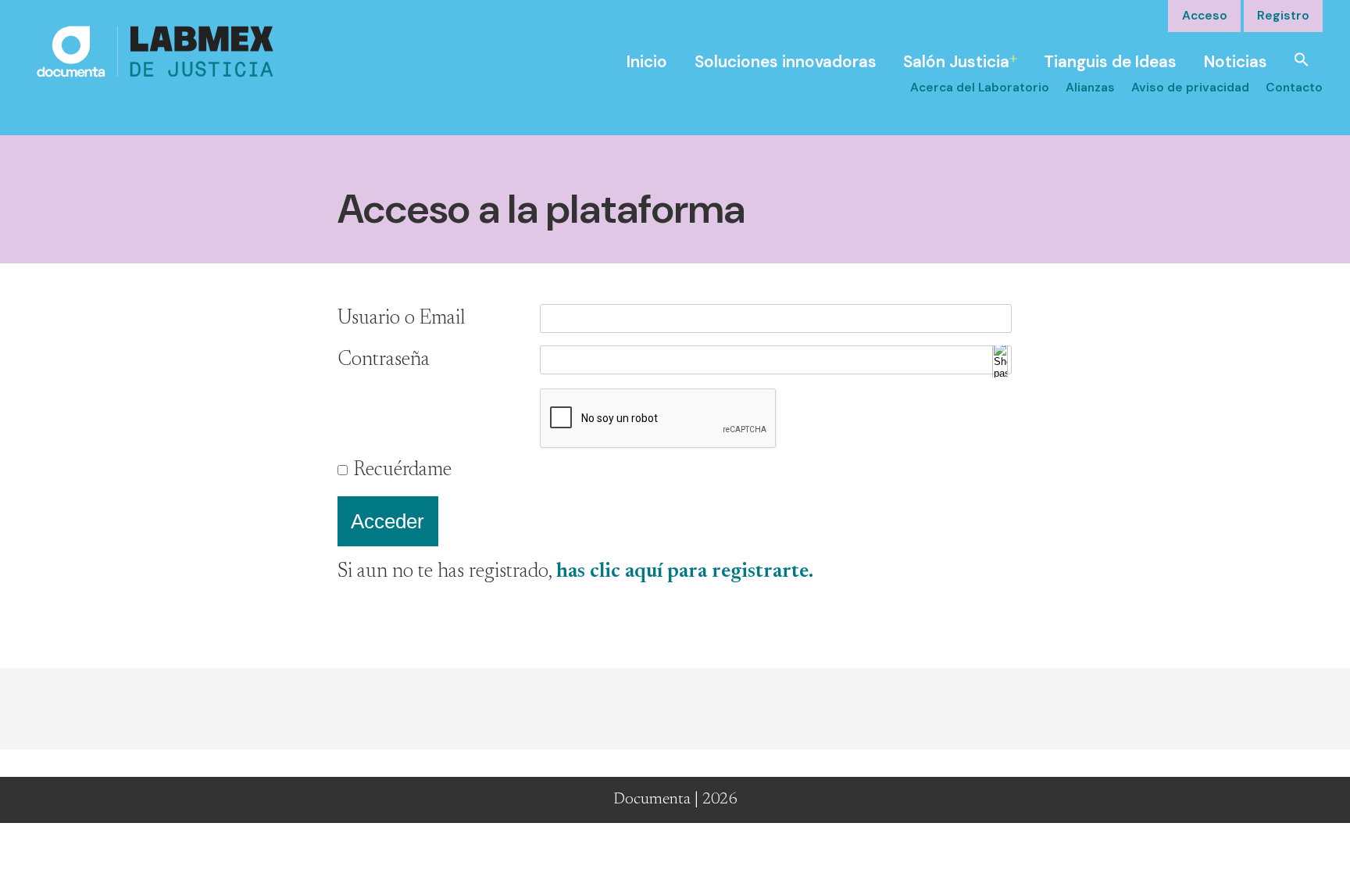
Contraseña (384, 360)
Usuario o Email (402, 319)
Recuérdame (403, 470)
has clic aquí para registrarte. (684, 572)
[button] (1301, 58)
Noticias (1235, 61)
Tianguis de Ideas (1110, 61)
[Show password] (1000, 361)
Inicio (647, 61)
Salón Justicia (956, 61)
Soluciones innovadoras (786, 61)
